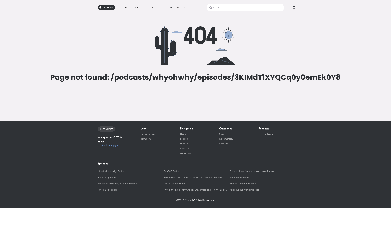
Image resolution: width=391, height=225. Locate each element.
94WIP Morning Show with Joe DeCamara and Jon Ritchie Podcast (195, 189)
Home (183, 133)
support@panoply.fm (108, 145)
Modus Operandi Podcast (243, 183)
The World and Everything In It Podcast (117, 183)
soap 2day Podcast (240, 177)
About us (184, 148)
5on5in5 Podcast (172, 171)
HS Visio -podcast (107, 177)
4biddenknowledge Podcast (112, 171)
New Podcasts (266, 133)
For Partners (186, 153)
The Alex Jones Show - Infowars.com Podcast (253, 171)
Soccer (222, 133)
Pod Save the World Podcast (244, 189)
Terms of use (147, 138)
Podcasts (185, 138)
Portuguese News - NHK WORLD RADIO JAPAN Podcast (193, 177)
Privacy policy (148, 133)
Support (184, 143)
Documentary (226, 138)
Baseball (223, 143)
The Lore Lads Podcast (175, 183)
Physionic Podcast (107, 189)
